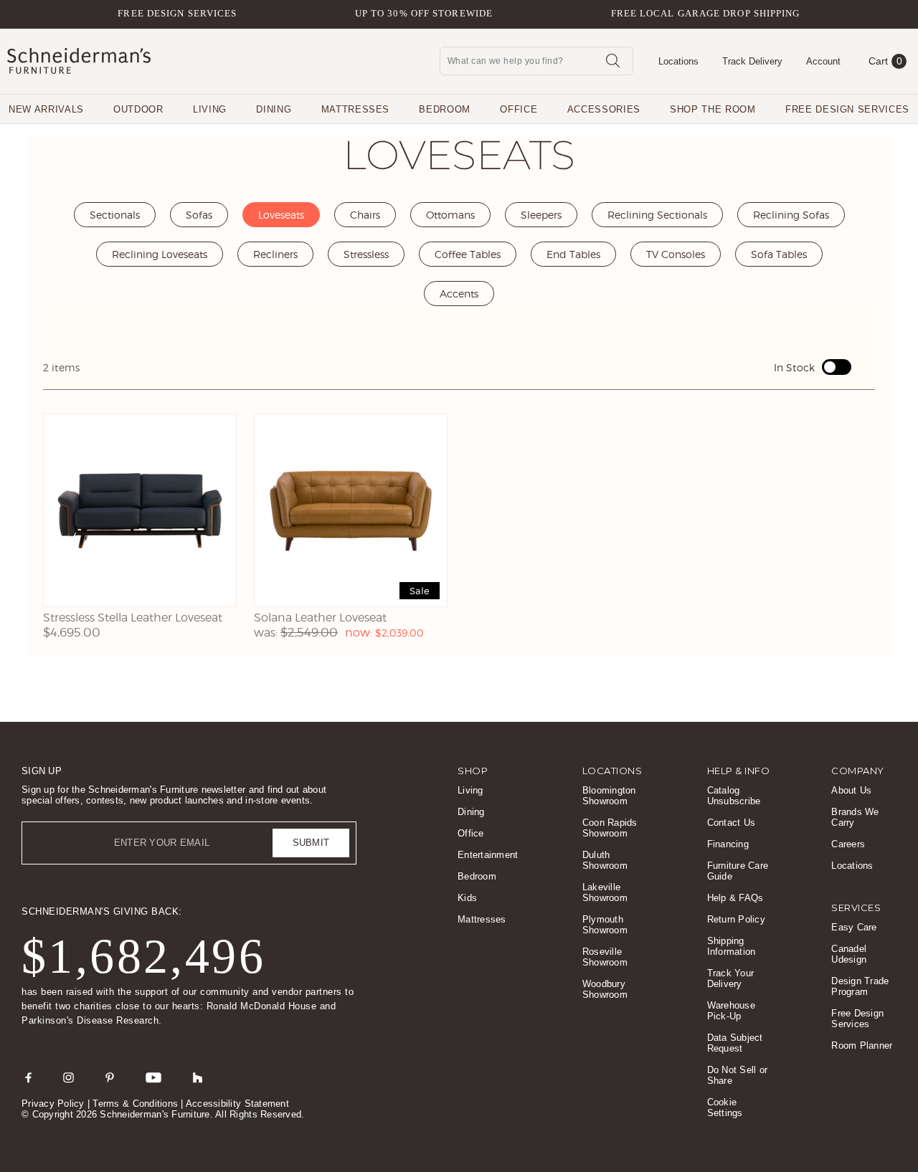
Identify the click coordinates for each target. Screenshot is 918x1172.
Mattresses (355, 109)
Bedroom (444, 109)
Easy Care (853, 927)
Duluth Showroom (605, 860)
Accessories (603, 109)
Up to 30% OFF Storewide (424, 13)
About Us (851, 790)
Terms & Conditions (135, 1103)
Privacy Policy (53, 1103)
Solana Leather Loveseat (320, 617)
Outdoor (138, 109)
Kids (467, 897)
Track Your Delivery (730, 978)
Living (210, 109)
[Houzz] (198, 1077)
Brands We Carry (855, 817)
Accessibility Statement (237, 1103)
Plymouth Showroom (605, 924)
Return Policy (736, 919)
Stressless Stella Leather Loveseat (132, 617)
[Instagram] (68, 1077)
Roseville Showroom (605, 957)
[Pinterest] (109, 1077)
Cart (885, 61)
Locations (852, 865)
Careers (848, 844)
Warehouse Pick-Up (731, 1010)
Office (518, 109)
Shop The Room (712, 109)
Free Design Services (177, 13)
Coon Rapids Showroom (610, 828)
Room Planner (861, 1045)
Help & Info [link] (738, 770)
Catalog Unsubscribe (734, 795)
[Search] (612, 60)
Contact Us (731, 822)
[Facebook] (28, 1077)
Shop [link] (473, 770)
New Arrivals (46, 109)
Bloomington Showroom (609, 795)
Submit (311, 842)
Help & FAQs (735, 897)
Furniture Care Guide (738, 871)
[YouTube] (153, 1077)
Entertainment (488, 854)
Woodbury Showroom (605, 989)
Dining (273, 109)
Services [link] (856, 907)
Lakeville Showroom (605, 892)
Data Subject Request (735, 1043)
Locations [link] (612, 770)
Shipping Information (731, 946)
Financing (728, 844)
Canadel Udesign (848, 954)
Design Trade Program (860, 986)
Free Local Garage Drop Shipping (705, 13)
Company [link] (857, 770)
